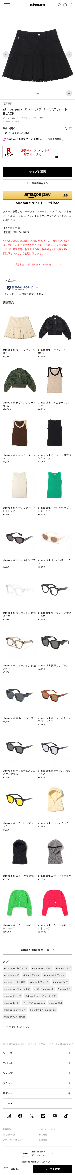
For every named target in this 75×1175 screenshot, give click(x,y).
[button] (6, 54)
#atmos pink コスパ (41, 968)
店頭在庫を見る (39, 183)
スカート (53, 1043)
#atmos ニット (11, 1003)
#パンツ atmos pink (43, 989)
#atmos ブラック (12, 996)
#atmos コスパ (63, 968)
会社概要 (43, 1134)
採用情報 (43, 1139)
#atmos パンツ (60, 982)
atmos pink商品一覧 (35, 950)
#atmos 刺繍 (55, 1003)
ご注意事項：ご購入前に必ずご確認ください (34, 264)
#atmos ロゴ (64, 989)
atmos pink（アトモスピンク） (24, 1043)
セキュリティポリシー (49, 1129)
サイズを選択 (37, 171)
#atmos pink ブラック (14, 1009)
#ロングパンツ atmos (14, 1016)
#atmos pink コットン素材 (17, 989)
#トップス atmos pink (34, 1003)
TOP (5, 1043)
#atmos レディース (39, 982)
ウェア (44, 1043)
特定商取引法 (9, 1134)
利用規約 (7, 1129)
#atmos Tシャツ (31, 975)
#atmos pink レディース (16, 968)
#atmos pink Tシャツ (54, 975)
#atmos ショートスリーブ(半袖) (40, 996)
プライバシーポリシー (13, 1139)
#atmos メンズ (11, 975)
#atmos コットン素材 (14, 982)
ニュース (8, 1103)
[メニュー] (7, 5)
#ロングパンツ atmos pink (42, 1009)
